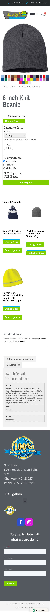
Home (7, 86)
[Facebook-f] (21, 522)
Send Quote (26, 182)
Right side (11, 168)
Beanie (11, 341)
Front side (11, 161)
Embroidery (20, 341)
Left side (10, 165)
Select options (12, 250)
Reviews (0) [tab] (13, 364)
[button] (32, 14)
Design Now (12, 121)
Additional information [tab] (20, 359)
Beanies (16, 86)
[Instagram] (29, 522)
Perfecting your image (25, 608)
